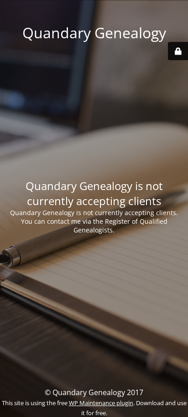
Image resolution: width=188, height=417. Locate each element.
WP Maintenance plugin (101, 403)
